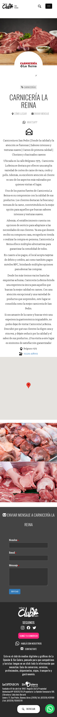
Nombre (13, 540)
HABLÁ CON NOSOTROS (31, 643)
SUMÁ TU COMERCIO (28, 635)
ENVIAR (14, 591)
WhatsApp (32, 122)
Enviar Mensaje (41, 114)
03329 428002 (31, 353)
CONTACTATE (31, 649)
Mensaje (13, 565)
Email (12, 552)
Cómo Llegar (20, 114)
